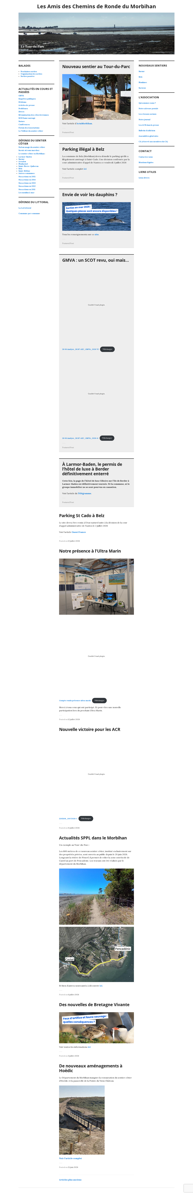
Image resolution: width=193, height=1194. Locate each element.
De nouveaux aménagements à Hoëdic (90, 1068)
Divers (21, 112)
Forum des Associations (29, 128)
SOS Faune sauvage (27, 118)
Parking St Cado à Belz (81, 515)
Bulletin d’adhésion (147, 130)
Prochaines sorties (29, 71)
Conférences (24, 124)
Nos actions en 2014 (27, 180)
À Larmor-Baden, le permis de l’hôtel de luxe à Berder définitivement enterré (92, 468)
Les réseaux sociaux (147, 114)
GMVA (21, 96)
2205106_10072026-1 (68, 818)
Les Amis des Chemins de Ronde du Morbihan (96, 6)
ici (85, 169)
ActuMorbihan (84, 123)
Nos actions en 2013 (27, 183)
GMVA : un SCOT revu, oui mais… (95, 260)
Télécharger (107, 349)
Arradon (22, 161)
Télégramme (84, 493)
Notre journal (144, 119)
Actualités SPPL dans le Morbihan (93, 838)
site (96, 234)
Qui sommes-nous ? (147, 103)
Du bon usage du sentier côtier (32, 147)
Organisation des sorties (31, 74)
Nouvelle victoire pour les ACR (89, 729)
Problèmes (23, 108)
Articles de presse (27, 105)
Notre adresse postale (148, 108)
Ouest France (79, 532)
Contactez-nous (146, 157)
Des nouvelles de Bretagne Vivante (94, 1004)
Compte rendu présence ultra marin (75, 700)
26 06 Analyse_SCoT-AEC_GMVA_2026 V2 (80, 349)
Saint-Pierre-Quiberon (28, 166)
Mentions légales (146, 162)
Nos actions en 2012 (27, 186)
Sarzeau (142, 88)
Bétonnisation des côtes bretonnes (34, 115)
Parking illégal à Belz (83, 149)
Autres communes (27, 173)
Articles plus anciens (70, 1179)
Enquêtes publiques (27, 99)
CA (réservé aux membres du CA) (153, 141)
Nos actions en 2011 (27, 189)
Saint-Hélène (24, 171)
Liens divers (144, 178)
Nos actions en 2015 (27, 177)
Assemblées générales (148, 136)
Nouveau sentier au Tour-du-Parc (96, 66)
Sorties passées (27, 76)
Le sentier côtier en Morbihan (32, 154)
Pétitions (22, 102)
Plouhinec (143, 82)
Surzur (21, 159)
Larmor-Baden (25, 157)
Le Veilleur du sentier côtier (31, 131)
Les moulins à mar (26, 193)
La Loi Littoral (25, 208)
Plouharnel (23, 164)
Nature (22, 121)
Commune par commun (29, 213)
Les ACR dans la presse (149, 125)
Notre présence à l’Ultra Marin (90, 551)
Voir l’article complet (70, 1158)
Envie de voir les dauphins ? (89, 194)
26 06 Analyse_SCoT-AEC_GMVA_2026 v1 (80, 438)
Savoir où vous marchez (29, 150)
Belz (20, 169)
